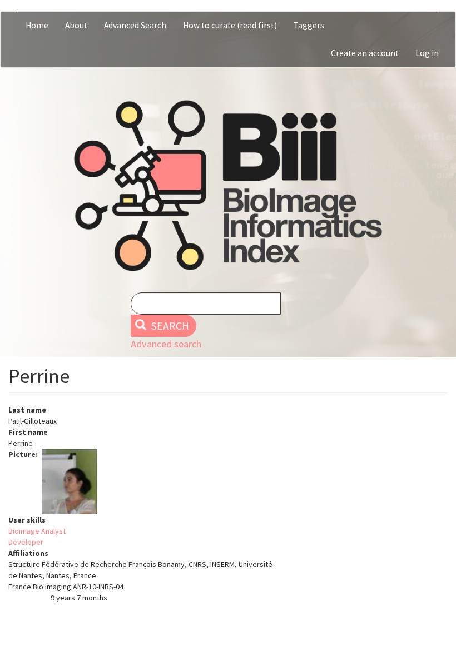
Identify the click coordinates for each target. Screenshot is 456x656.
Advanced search (166, 343)
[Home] (228, 185)
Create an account (365, 53)
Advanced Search (135, 25)
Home (37, 25)
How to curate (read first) (230, 25)
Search (169, 325)
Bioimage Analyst (37, 531)
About (76, 25)
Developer (25, 542)
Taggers (309, 25)
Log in (427, 53)
